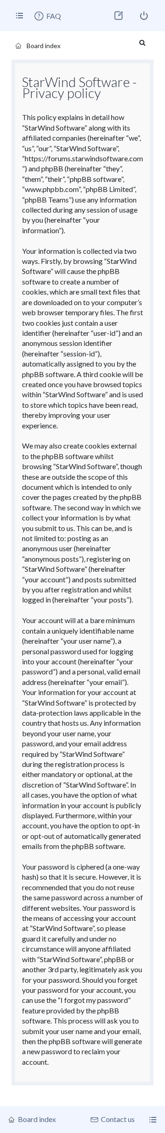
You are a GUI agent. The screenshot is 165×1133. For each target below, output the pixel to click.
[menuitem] (47, 16)
